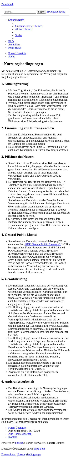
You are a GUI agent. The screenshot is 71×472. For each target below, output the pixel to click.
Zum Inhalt (7, 4)
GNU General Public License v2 (43, 244)
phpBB (19, 442)
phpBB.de (39, 448)
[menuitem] (28, 26)
